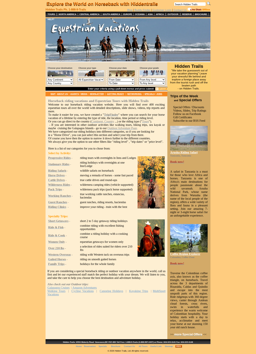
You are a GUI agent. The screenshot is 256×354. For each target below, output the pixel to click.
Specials (149, 94)
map (53, 94)
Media (84, 94)
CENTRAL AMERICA (89, 14)
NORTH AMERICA (67, 14)
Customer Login (162, 9)
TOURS (51, 14)
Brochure (115, 346)
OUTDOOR (173, 14)
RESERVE (187, 14)
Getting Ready (115, 94)
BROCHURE (201, 14)
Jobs (159, 94)
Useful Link (156, 346)
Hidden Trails (54, 9)
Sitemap (169, 346)
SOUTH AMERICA (111, 14)
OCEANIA (140, 14)
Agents (74, 94)
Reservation (90, 346)
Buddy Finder (142, 9)
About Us (62, 94)
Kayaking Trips (138, 291)
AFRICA (160, 14)
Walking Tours (56, 291)
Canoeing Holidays (111, 291)
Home (79, 346)
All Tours (143, 346)
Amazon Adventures (84, 287)
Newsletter (97, 94)
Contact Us (180, 9)
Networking (134, 94)
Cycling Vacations (82, 291)
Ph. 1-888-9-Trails (75, 9)
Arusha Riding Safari (184, 152)
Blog (129, 9)
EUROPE (127, 14)
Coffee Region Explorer (185, 254)
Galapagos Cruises (58, 287)
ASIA (150, 14)
